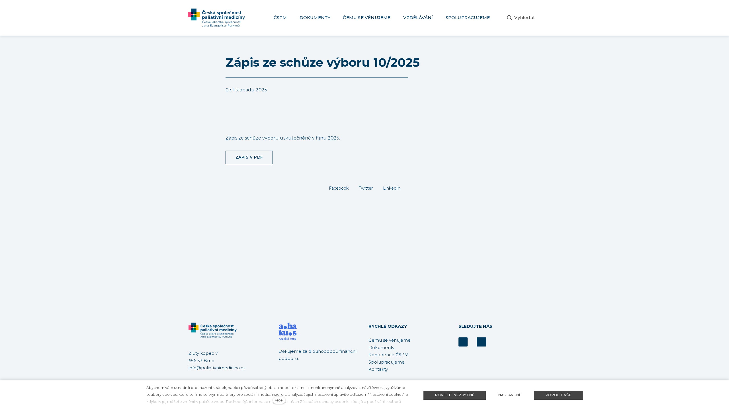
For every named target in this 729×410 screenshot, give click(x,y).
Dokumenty (381, 347)
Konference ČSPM (388, 354)
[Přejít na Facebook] (463, 342)
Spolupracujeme (386, 362)
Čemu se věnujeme (389, 340)
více (279, 400)
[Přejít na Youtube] (481, 342)
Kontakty (378, 369)
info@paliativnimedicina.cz (217, 367)
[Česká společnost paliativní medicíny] (216, 18)
